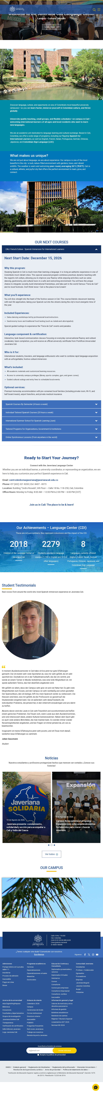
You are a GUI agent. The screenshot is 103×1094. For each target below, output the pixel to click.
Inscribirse (6, 973)
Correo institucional (34, 1013)
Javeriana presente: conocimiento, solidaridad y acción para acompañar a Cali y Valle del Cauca (26, 827)
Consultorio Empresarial (60, 991)
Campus (30, 1007)
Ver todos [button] (50, 854)
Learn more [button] (50, 27)
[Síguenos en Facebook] (85, 954)
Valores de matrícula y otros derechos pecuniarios (62, 1004)
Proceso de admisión (10, 976)
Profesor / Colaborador (85, 970)
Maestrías (30, 976)
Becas (5, 985)
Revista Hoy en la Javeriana (37, 1035)
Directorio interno (33, 1016)
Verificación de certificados (13, 1026)
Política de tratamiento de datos (75, 1070)
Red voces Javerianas (35, 1029)
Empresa (79, 980)
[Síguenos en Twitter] (89, 954)
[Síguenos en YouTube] (97, 954)
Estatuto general (19, 1067)
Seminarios (56, 978)
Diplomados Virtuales (60, 975)
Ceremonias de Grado (35, 1010)
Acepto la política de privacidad (53, 1055)
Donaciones (7, 1010)
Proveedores (81, 976)
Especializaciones (33, 970)
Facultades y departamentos (13, 1013)
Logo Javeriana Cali (10, 1032)
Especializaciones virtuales (37, 973)
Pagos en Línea (8, 982)
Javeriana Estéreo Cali (11, 1019)
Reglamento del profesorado (63, 1067)
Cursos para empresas (60, 988)
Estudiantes (80, 967)
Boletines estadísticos (60, 1012)
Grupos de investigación (12, 1016)
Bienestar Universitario (86, 1067)
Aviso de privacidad (53, 1070)
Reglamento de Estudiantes (39, 1067)
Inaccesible (7, 979)
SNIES (8, 1067)
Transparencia (8, 1023)
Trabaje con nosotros (35, 1032)
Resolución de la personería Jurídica (28, 1070)
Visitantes (80, 992)
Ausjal (78, 989)
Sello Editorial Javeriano (11, 1029)
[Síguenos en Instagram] (93, 954)
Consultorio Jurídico (59, 994)
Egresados (80, 973)
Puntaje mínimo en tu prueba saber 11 (13, 968)
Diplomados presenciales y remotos (61, 970)
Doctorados (31, 980)
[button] (48, 845)
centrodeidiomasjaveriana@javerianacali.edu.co (33, 480)
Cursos (54, 981)
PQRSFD (30, 1023)
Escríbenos (39, 954)
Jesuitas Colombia (83, 986)
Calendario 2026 (33, 1003)
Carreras (30, 967)
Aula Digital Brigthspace (11, 1003)
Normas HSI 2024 (58, 1025)
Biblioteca (6, 1007)
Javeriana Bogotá (82, 983)
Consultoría (56, 984)
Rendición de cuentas (59, 1016)
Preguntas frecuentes (35, 1026)
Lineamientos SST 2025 (60, 1022)
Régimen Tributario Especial (62, 1019)
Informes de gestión (59, 1009)
